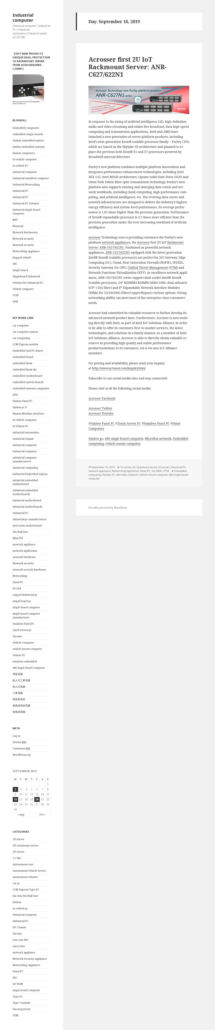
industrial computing (25, 467)
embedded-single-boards (28, 134)
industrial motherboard (27, 500)
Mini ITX (18, 538)
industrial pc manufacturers (30, 519)
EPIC (15, 394)
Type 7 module (21, 1003)
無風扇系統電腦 (21, 705)
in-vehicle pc (20, 908)
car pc (16, 883)
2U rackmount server (25, 845)
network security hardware (29, 569)
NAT (15, 219)
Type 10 (17, 996)
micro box (19, 946)
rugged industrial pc (25, 594)
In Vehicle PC (20, 426)
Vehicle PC (19, 655)
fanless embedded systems (29, 146)
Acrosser (143, 242)
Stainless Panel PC (23, 623)
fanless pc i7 (20, 407)
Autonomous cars (23, 864)
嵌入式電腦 (19, 686)
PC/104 (17, 588)
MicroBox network (158, 439)
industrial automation (26, 432)
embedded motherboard (27, 376)
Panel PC (18, 582)
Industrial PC (20, 191)
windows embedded (25, 661)
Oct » (42, 814)
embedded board (23, 357)
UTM (15, 1015)
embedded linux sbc (25, 369)
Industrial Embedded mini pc (30, 474)
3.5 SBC (17, 858)
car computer (21, 325)
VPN (15, 301)
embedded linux (22, 363)
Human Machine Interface (28, 413)
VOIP (16, 295)
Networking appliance (26, 251)
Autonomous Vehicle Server (29, 870)
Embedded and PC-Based (28, 350)
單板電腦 (18, 674)
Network (18, 226)
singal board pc (22, 601)
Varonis (17, 636)
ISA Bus (17, 933)
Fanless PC (108, 474)
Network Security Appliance (30, 958)
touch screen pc (22, 630)
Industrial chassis (23, 438)
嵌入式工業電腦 (21, 680)
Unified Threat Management (148, 268)
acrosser (94, 237)
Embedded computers (26, 128)
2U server (18, 852)
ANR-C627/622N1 (111, 247)
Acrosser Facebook (101, 398)
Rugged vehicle (22, 257)
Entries (19, 742)
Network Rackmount (25, 232)
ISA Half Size (20, 532)
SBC (15, 264)
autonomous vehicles (25, 877)
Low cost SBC (20, 940)
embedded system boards (28, 382)
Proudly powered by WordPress (107, 507)
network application (25, 550)
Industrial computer (23, 17)
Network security (23, 238)
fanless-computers (24, 153)
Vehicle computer (23, 289)
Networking (20, 576)
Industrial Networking (26, 184)
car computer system (25, 331)
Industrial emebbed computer (31, 178)
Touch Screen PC (129, 423)
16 (15, 799)
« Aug (20, 814)
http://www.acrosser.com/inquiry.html (118, 368)
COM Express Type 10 (26, 889)
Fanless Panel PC (22, 401)
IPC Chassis (19, 927)
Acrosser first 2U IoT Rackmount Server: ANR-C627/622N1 (127, 66)
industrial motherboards (27, 506)
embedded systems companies (31, 388)
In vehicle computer (25, 159)
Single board (20, 270)
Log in (16, 736)
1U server (18, 839)
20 (37, 799)
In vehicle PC (20, 165)
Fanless (17, 902)
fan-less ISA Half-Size (25, 896)
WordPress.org (22, 754)
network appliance (24, 544)
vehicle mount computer (27, 649)
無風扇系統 (19, 699)
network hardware (24, 557)
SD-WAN (18, 984)
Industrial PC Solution (26, 203)
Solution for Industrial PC (28, 282)
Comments (21, 748)
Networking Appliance (26, 965)
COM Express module (25, 344)
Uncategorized (21, 1009)
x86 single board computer (29, 667)
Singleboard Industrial (26, 276)
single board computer (26, 607)
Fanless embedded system (28, 140)
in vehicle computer (25, 420)
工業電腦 (18, 693)
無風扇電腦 (19, 712)
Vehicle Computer (23, 642)
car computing (21, 338)
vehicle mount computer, (123, 444)
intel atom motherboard (27, 525)
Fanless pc (95, 439)
